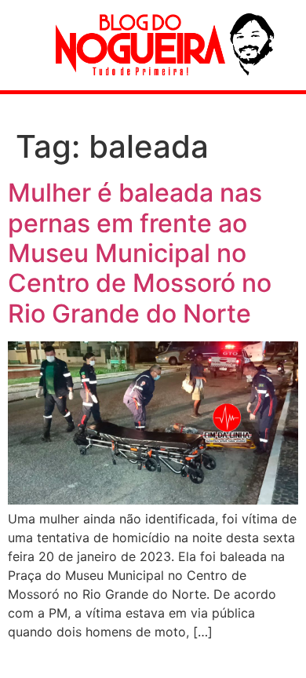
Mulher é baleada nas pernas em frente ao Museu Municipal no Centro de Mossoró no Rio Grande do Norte (139, 253)
